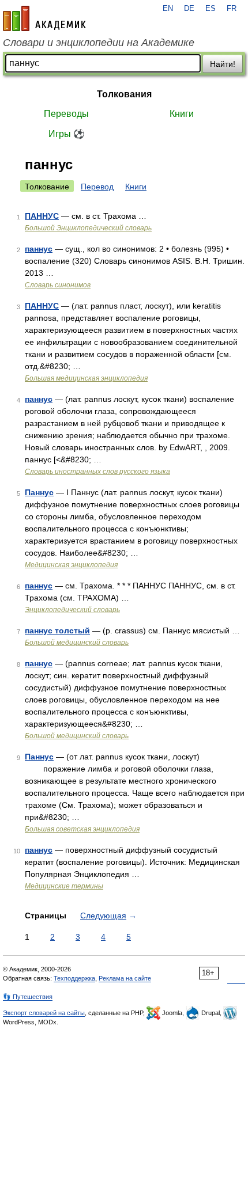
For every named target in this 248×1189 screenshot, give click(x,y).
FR (231, 9)
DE (189, 9)
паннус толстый (57, 630)
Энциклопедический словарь (72, 610)
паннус (38, 248)
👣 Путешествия (27, 996)
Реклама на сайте (125, 978)
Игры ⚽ (66, 134)
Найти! (222, 64)
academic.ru (44, 18)
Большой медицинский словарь (77, 643)
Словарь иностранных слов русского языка (97, 472)
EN (168, 9)
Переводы (66, 114)
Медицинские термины (64, 886)
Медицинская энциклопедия (71, 565)
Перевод (97, 186)
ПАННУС (42, 216)
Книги (182, 114)
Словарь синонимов (58, 285)
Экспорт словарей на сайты (44, 1012)
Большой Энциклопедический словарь (88, 228)
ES (210, 9)
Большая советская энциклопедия (82, 829)
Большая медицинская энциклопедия (86, 378)
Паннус (39, 492)
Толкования (124, 94)
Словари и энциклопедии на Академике (98, 42)
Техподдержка (74, 978)
